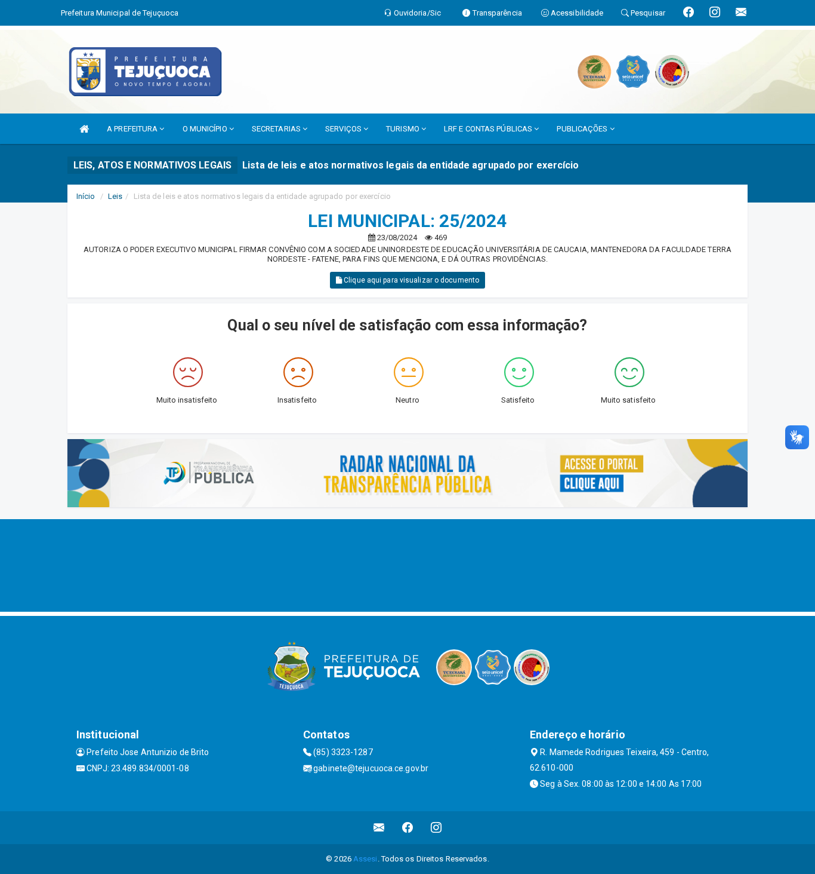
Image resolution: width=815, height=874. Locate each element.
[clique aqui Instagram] (436, 827)
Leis (115, 196)
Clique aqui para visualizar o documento (410, 280)
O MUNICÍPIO (206, 128)
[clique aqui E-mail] (379, 827)
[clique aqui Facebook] (407, 827)
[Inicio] (84, 129)
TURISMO (403, 128)
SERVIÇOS (344, 128)
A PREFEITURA (133, 128)
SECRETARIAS (277, 128)
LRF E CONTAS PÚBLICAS (489, 128)
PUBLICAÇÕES (583, 128)
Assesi (365, 858)
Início (85, 196)
